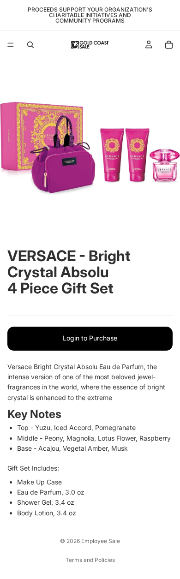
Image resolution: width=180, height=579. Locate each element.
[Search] (30, 45)
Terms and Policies (90, 559)
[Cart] (169, 45)
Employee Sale (100, 540)
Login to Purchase (90, 338)
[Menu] (10, 44)
